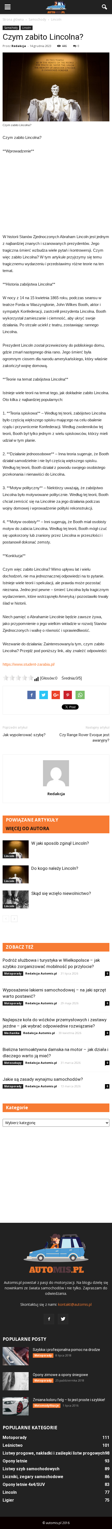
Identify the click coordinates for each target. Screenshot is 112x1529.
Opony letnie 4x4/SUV (24, 1484)
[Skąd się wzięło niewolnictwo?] (16, 899)
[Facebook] (49, 1319)
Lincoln (26, 27)
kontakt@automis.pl (75, 1304)
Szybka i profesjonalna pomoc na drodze (66, 1350)
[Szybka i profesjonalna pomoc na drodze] (16, 1356)
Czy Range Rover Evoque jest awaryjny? (84, 738)
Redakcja (18, 46)
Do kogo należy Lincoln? (54, 868)
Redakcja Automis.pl (41, 973)
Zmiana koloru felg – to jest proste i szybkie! (69, 1400)
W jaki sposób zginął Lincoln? (60, 843)
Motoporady (13, 973)
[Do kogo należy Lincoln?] (16, 874)
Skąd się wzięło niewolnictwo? (61, 893)
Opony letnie (15, 1461)
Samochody (11, 27)
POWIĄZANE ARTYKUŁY (32, 820)
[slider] (18, 678)
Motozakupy (13, 1063)
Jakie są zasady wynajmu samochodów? (43, 1079)
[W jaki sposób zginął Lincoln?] (16, 849)
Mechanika (12, 1033)
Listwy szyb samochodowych (31, 1468)
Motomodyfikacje (46, 1405)
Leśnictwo (13, 1445)
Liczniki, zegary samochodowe (33, 1476)
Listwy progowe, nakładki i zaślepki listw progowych (54, 1453)
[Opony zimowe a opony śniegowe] (16, 1381)
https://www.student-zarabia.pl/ (29, 664)
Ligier (8, 1500)
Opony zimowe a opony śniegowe (60, 1375)
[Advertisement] (56, 194)
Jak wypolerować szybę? (24, 735)
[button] (104, 7)
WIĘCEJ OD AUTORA (27, 828)
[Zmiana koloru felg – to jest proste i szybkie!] (16, 1406)
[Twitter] (63, 1319)
